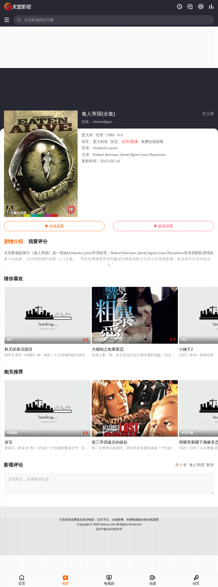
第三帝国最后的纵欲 (110, 442)
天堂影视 (65, 519)
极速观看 (163, 226)
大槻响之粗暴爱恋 (108, 349)
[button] (16, 241)
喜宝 (8, 442)
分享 (208, 114)
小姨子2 (186, 349)
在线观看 (54, 226)
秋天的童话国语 (18, 349)
